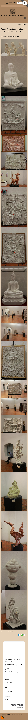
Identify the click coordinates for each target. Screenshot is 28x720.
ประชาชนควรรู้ (8, 697)
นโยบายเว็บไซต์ (5, 716)
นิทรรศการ (25, 24)
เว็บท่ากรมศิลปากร (12, 2)
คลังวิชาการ (7, 694)
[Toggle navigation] (25, 18)
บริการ (6, 687)
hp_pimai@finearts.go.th (13, 672)
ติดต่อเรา (7, 699)
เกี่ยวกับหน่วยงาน (9, 691)
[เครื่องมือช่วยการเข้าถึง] (2, 718)
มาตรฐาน (10, 716)
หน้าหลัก (7, 679)
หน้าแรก (19, 24)
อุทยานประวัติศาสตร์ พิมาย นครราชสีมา (12, 15)
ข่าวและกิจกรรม (8, 682)
